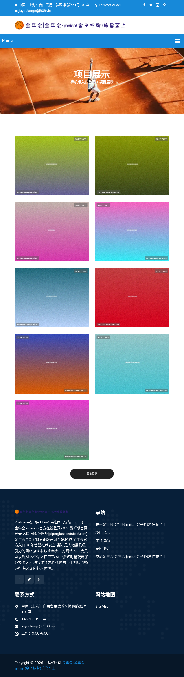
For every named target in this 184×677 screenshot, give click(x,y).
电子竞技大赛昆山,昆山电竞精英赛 (132, 304)
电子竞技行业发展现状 (51, 238)
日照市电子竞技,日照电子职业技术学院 (52, 436)
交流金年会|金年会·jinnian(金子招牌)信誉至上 (130, 556)
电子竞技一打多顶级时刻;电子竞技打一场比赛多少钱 (132, 370)
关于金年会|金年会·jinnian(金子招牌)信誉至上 (130, 524)
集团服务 (102, 548)
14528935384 (110, 5)
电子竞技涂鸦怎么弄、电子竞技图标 (132, 238)
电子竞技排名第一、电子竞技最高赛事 (51, 304)
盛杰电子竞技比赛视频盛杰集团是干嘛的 (132, 172)
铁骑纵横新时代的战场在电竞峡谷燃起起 (51, 172)
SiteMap (102, 606)
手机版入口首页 (83, 82)
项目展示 (102, 532)
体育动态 (102, 540)
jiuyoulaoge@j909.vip (35, 11)
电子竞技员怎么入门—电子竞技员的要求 (51, 370)
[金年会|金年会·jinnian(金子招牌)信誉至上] (92, 24)
